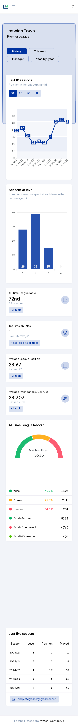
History (17, 51)
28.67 (15, 364)
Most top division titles (24, 342)
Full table (16, 309)
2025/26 (14, 661)
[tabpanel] (39, 393)
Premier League (18, 36)
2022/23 (14, 687)
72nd (14, 299)
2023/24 (14, 679)
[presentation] (17, 51)
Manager (18, 58)
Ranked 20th (17, 402)
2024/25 (14, 670)
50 (29, 93)
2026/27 (14, 652)
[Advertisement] (39, 589)
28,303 (17, 397)
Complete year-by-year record (35, 699)
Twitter (43, 720)
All (37, 93)
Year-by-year (45, 58)
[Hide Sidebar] (13, 7)
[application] (39, 138)
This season (41, 51)
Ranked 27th (16, 369)
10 (12, 93)
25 (20, 93)
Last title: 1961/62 (19, 336)
